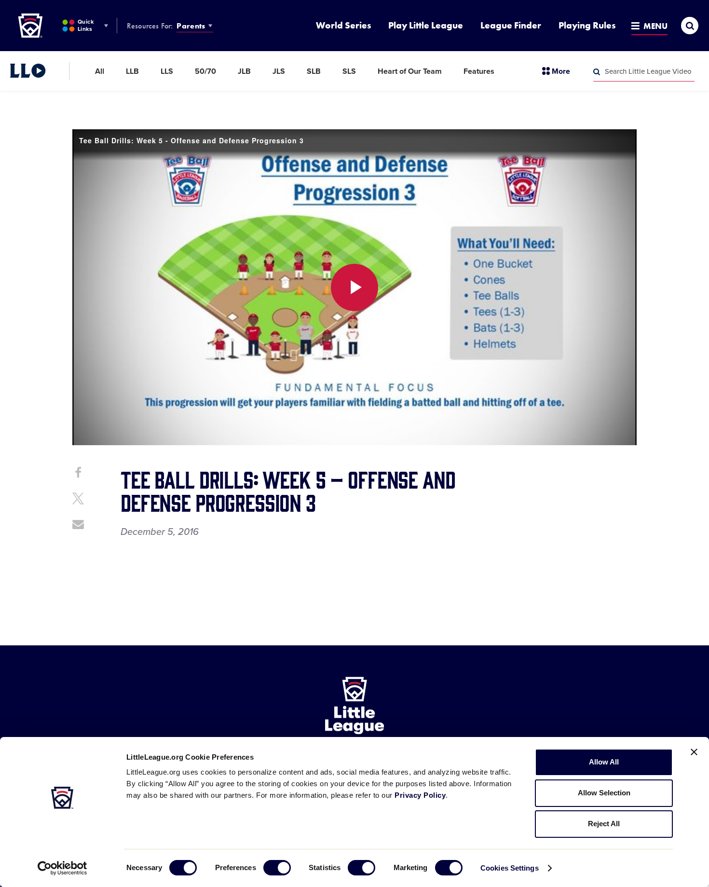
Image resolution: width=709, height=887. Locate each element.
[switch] (277, 867)
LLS (167, 71)
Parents (191, 26)
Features (479, 71)
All (99, 71)
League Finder (510, 25)
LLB (132, 71)
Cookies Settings (509, 868)
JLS (279, 71)
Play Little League (425, 25)
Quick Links (86, 25)
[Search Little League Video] (596, 72)
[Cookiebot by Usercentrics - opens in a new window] (62, 868)
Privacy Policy (420, 795)
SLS (349, 71)
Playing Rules (587, 25)
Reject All (604, 823)
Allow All (604, 762)
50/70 (205, 71)
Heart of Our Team (410, 71)
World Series (343, 25)
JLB (244, 71)
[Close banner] (694, 752)
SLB (314, 71)
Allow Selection (604, 793)
